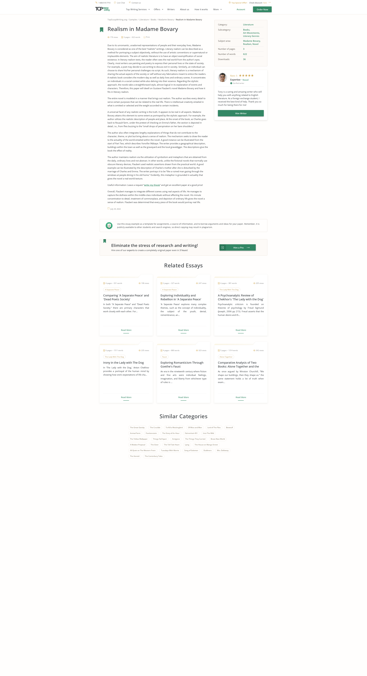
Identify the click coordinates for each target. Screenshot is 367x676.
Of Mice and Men (195, 427)
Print (148, 37)
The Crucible (155, 427)
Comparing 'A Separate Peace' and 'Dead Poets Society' (126, 297)
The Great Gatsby (137, 427)
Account (241, 9)
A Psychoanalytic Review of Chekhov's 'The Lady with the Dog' (241, 297)
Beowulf (229, 427)
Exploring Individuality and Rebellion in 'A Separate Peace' (181, 297)
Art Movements (251, 32)
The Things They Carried (195, 439)
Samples (133, 19)
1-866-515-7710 (104, 3)
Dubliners (208, 450)
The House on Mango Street (206, 444)
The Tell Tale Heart (171, 444)
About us (184, 9)
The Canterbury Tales (154, 456)
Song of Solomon (191, 450)
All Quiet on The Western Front (143, 450)
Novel (255, 44)
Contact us (136, 3)
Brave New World (218, 439)
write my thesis (152, 185)
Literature (144, 19)
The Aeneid (134, 456)
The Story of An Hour (170, 433)
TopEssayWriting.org (117, 19)
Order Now (262, 9)
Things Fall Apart (160, 439)
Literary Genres (251, 36)
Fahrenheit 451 (191, 433)
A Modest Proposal (137, 444)
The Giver (155, 444)
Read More (126, 330)
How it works (201, 9)
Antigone (176, 439)
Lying (187, 444)
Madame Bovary (166, 19)
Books (153, 19)
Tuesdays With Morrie (170, 450)
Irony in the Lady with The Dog (123, 363)
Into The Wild (208, 433)
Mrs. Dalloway (223, 450)
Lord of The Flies (214, 427)
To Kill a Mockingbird (174, 427)
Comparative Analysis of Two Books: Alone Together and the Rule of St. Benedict (238, 364)
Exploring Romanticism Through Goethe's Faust (182, 364)
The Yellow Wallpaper (139, 439)
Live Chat (121, 3)
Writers (171, 9)
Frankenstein (151, 433)
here (265, 3)
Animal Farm (135, 433)
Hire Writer (241, 113)
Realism (247, 44)
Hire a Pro (238, 247)
